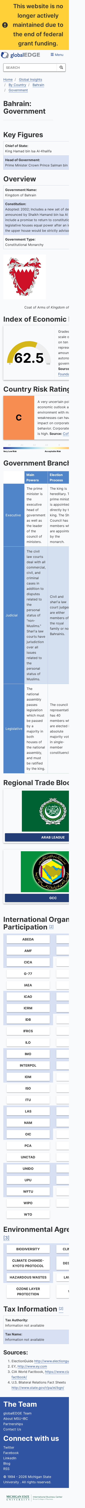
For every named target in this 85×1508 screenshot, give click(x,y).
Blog (6, 1463)
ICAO (28, 997)
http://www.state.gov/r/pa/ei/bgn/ (38, 1388)
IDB (28, 1019)
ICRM (28, 1008)
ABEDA (28, 939)
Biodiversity (28, 1249)
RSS (6, 1469)
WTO (28, 1214)
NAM (28, 1123)
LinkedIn (9, 1458)
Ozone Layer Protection (28, 1291)
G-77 (28, 974)
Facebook (11, 1453)
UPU (28, 1180)
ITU (28, 1100)
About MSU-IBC (15, 1418)
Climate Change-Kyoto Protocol (28, 1263)
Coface (68, 434)
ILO (28, 1042)
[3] (6, 1237)
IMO (28, 1054)
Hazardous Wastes (28, 1277)
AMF (28, 951)
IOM (28, 1077)
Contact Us (12, 1429)
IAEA (28, 985)
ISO (28, 1088)
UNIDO (28, 1169)
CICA (28, 962)
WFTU (28, 1191)
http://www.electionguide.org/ (57, 1361)
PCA (28, 1146)
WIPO (28, 1203)
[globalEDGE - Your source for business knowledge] (20, 55)
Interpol (28, 1065)
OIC (28, 1134)
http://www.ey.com (32, 1366)
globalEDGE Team (17, 1413)
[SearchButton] (61, 67)
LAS (28, 1111)
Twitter (8, 1447)
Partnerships (13, 1424)
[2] (51, 927)
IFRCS (28, 1031)
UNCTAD (28, 1157)
